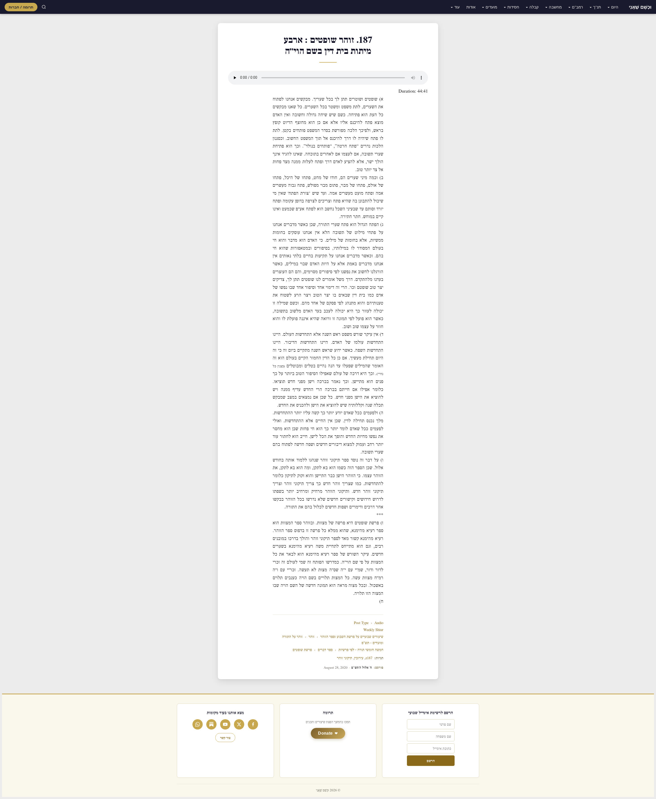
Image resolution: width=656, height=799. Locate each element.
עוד (457, 6)
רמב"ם (577, 6)
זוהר (311, 637)
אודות (470, 6)
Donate (325, 733)
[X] (239, 724)
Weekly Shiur (373, 630)
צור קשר (225, 737)
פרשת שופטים (302, 650)
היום (614, 6)
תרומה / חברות (21, 7)
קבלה (534, 6)
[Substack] (211, 724)
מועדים (491, 6)
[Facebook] (253, 724)
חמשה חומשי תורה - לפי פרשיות (361, 650)
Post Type (361, 623)
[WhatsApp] (197, 724)
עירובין (358, 658)
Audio (378, 623)
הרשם (431, 760)
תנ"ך (597, 6)
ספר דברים (325, 650)
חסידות (513, 6)
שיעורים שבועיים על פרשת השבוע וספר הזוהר (351, 637)
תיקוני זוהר (344, 658)
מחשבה (555, 6)
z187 (368, 658)
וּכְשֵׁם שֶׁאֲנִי (640, 7)
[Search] (43, 7)
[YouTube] (225, 724)
